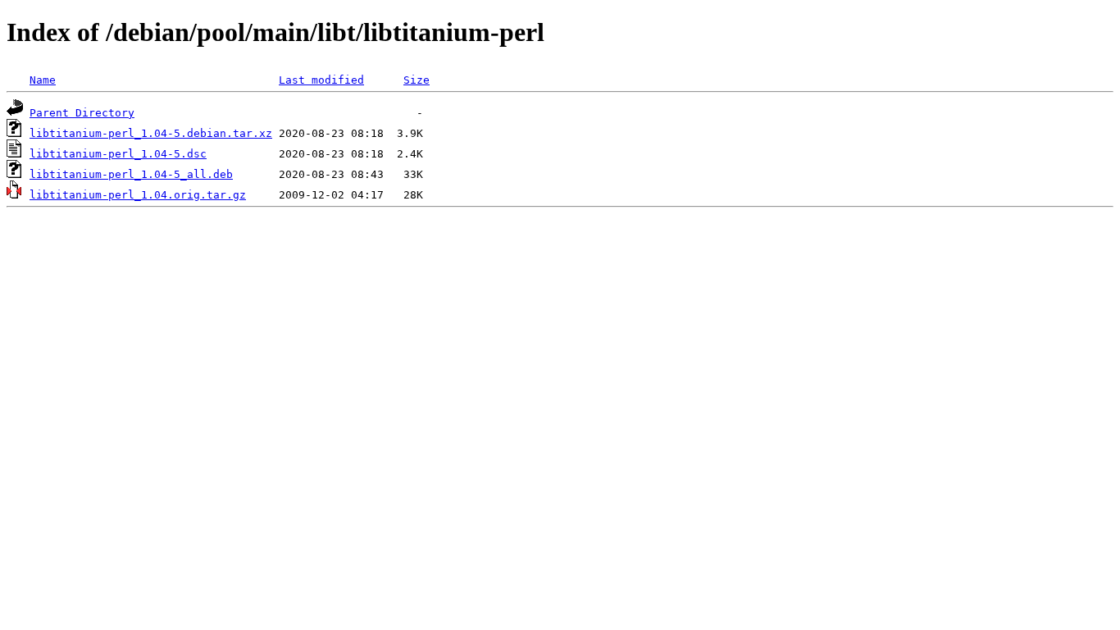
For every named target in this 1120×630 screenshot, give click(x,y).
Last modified (321, 80)
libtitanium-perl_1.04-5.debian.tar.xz (151, 133)
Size (416, 80)
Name (43, 80)
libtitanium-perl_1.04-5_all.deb (131, 174)
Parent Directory (82, 113)
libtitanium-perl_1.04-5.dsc (118, 154)
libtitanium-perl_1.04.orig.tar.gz (138, 195)
